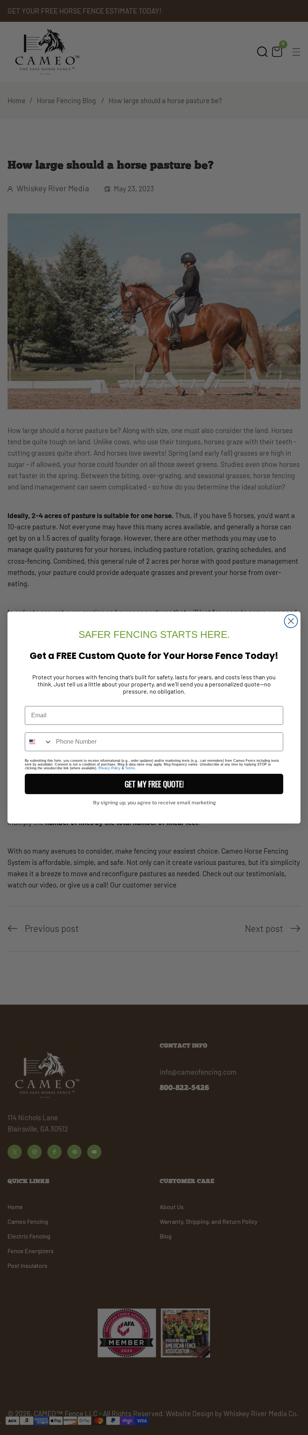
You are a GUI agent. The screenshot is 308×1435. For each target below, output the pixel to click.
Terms (130, 768)
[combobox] (38, 742)
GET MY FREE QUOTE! (154, 784)
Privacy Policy (109, 768)
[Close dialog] (290, 621)
